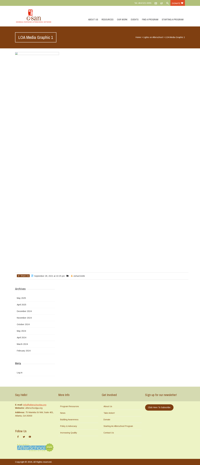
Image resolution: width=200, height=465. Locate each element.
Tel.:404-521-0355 (142, 3)
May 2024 (21, 331)
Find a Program (150, 19)
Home (138, 37)
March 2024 (22, 344)
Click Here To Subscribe (159, 407)
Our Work (122, 19)
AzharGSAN (79, 276)
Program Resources (69, 406)
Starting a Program (172, 19)
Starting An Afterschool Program (118, 426)
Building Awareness (69, 419)
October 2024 (23, 324)
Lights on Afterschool (153, 37)
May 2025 (21, 298)
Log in (19, 372)
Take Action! (109, 413)
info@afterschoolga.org (34, 404)
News (62, 413)
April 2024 (21, 337)
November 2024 (24, 318)
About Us (93, 19)
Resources (107, 19)
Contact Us (109, 433)
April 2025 (21, 304)
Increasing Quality (68, 433)
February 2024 (23, 351)
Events (135, 19)
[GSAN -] (37, 16)
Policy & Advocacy (68, 426)
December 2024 (24, 311)
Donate (176, 3)
